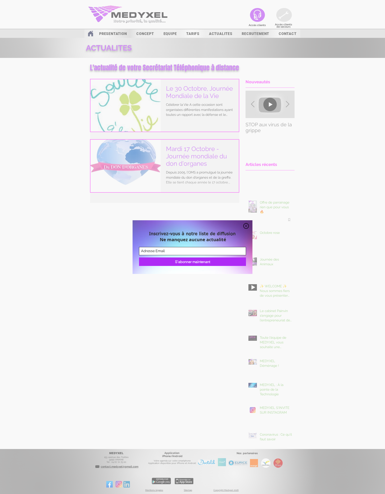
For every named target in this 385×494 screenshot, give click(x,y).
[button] (246, 226)
